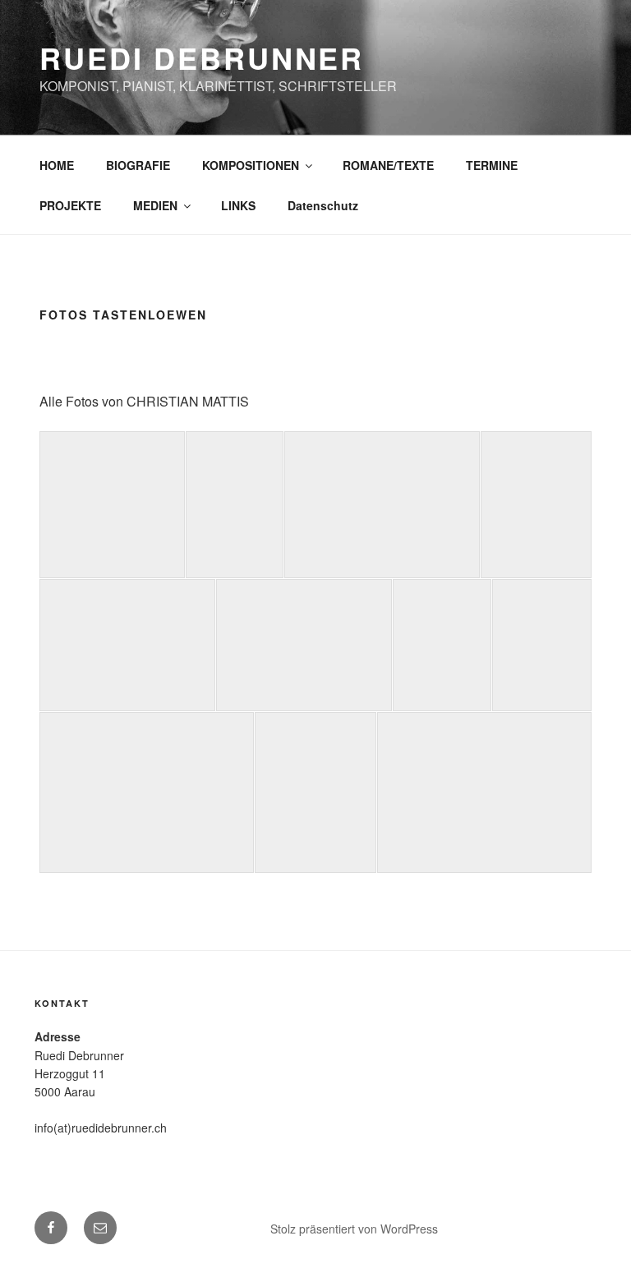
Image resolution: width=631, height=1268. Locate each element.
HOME (56, 165)
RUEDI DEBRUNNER (201, 57)
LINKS (238, 205)
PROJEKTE (70, 205)
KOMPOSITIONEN (250, 165)
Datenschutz (323, 205)
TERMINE (492, 165)
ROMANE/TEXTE (388, 165)
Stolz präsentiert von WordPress (354, 1228)
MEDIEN (155, 205)
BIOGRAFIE (138, 165)
